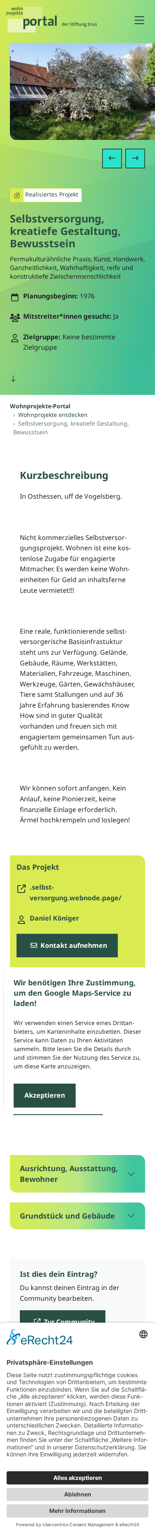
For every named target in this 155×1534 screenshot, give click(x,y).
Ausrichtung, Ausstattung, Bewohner (69, 1173)
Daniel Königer (54, 918)
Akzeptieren (44, 1095)
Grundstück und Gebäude (67, 1216)
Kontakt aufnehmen (73, 945)
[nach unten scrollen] (13, 379)
